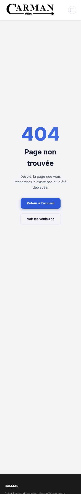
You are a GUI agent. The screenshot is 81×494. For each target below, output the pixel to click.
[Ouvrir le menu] (72, 10)
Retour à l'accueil (40, 203)
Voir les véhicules (40, 219)
